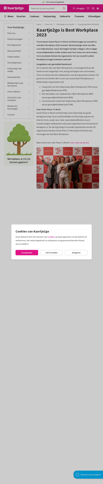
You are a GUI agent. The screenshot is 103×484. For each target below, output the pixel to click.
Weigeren (76, 252)
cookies (51, 236)
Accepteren (26, 252)
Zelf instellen (51, 252)
